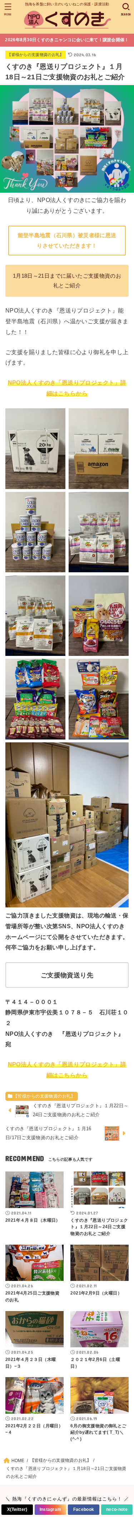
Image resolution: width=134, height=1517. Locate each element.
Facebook (83, 1509)
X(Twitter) (17, 1509)
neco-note (117, 1509)
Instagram (50, 1509)
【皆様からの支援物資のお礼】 (35, 54)
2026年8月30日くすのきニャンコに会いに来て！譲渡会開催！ (67, 39)
